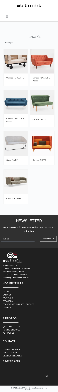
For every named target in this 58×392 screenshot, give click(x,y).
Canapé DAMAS (39, 160)
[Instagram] (11, 367)
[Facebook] (5, 367)
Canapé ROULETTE (15, 78)
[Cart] (52, 16)
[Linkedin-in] (23, 367)
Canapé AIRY (12, 160)
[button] (20, 17)
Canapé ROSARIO (14, 198)
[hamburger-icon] (7, 16)
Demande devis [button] (25, 54)
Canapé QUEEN (39, 119)
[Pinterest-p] (17, 367)
